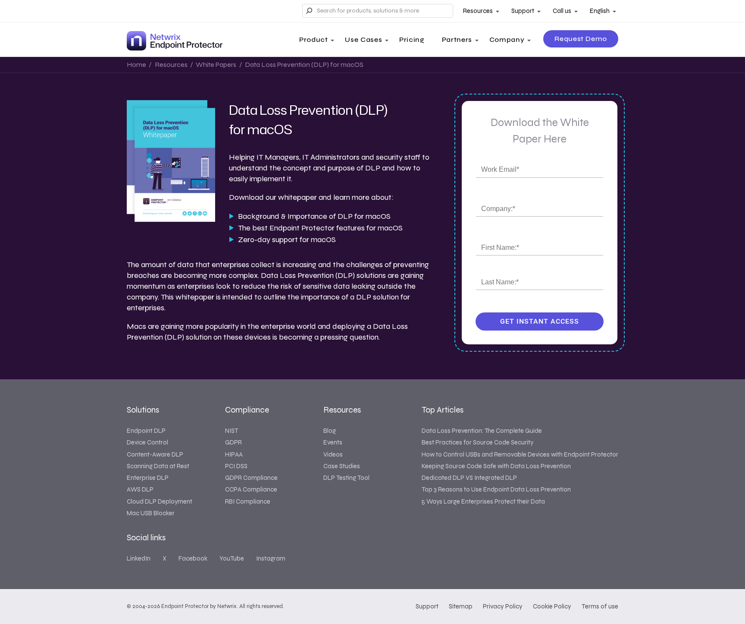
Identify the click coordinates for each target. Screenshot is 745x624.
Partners (457, 39)
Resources (478, 11)
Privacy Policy (503, 606)
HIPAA (234, 454)
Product (313, 39)
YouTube (231, 558)
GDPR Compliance (251, 478)
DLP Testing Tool (346, 478)
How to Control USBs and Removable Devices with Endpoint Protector (520, 454)
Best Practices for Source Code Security (477, 442)
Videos (333, 454)
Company (506, 39)
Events (332, 442)
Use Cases (363, 39)
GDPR (233, 442)
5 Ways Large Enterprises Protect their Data (483, 501)
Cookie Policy (552, 606)
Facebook (192, 558)
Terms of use (600, 606)
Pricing (411, 39)
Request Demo (580, 39)
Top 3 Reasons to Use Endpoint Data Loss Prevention (496, 489)
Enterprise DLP (148, 478)
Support (522, 11)
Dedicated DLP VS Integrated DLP (469, 478)
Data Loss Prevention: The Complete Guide (482, 431)
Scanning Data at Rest (158, 466)
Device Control (147, 442)
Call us (562, 11)
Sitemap (461, 606)
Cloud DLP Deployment (159, 501)
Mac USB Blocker (151, 513)
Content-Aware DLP (155, 454)
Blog (329, 431)
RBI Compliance (247, 501)
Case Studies (341, 466)
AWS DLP (140, 489)
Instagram (270, 558)
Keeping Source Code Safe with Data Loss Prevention (496, 466)
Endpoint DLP (146, 431)
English (600, 11)
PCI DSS (236, 466)
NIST (231, 431)
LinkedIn (138, 558)
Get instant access (539, 321)
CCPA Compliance (251, 489)
